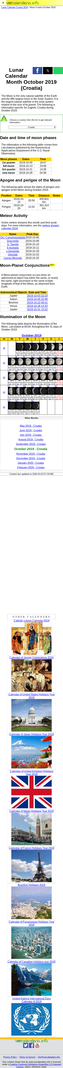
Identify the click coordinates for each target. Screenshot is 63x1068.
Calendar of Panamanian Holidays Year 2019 (31, 923)
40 (4, 348)
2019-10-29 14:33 (37, 306)
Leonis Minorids (13, 258)
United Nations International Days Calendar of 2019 (31, 1000)
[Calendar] (22, 2)
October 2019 (32, 335)
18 (40, 371)
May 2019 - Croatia (31, 425)
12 (48, 357)
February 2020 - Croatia (30, 467)
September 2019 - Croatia (31, 444)
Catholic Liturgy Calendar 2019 (31, 620)
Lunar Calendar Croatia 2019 (14, 7)
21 (9, 386)
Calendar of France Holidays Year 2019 (31, 848)
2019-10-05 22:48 (37, 299)
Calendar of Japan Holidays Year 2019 (31, 734)
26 (48, 386)
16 (25, 371)
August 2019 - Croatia (30, 439)
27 (56, 386)
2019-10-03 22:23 (37, 295)
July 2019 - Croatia (31, 435)
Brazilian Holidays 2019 (31, 885)
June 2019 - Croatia (30, 430)
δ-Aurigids (13, 247)
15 (17, 371)
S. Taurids (13, 244)
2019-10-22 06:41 (37, 302)
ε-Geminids (12, 251)
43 (4, 392)
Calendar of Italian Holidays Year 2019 (31, 811)
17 (33, 371)
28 (9, 401)
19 (48, 371)
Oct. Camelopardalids (12, 237)
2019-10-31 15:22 (37, 309)
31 (33, 401)
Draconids (13, 241)
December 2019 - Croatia (30, 458)
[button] (3, 3)
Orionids (13, 254)
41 (4, 363)
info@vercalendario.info (49, 1057)
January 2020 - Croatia (31, 463)
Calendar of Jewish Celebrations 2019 (31, 657)
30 (25, 401)
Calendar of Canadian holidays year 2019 (31, 961)
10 (33, 357)
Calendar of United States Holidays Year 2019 (31, 696)
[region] (31, 37)
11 (40, 357)
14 (9, 371)
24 (33, 386)
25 (40, 386)
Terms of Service (27, 1057)
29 (17, 401)
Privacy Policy (10, 1057)
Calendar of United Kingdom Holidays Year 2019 (31, 773)
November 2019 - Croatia (30, 453)
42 (4, 377)
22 (17, 386)
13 (56, 357)
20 (56, 371)
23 (25, 386)
